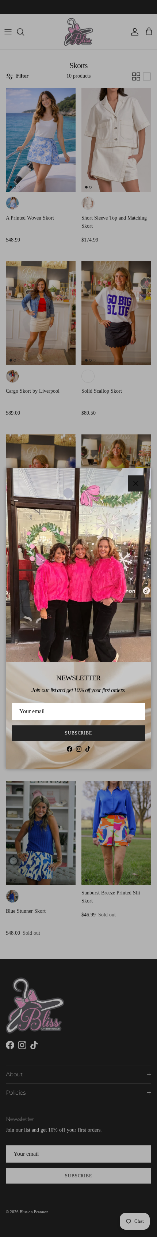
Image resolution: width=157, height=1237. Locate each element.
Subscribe (78, 733)
